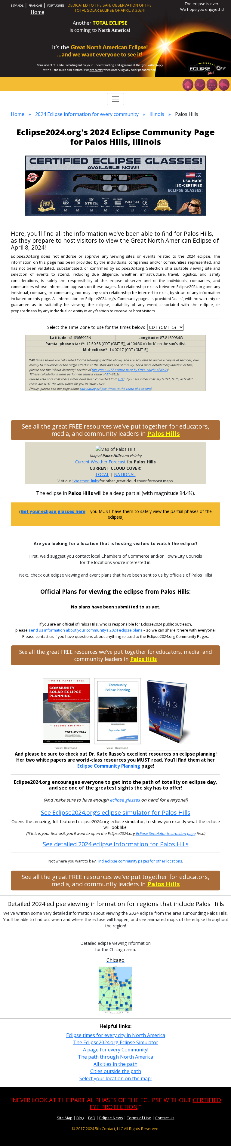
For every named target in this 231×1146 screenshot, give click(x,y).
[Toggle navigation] (115, 99)
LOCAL (102, 474)
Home (37, 12)
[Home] (187, 84)
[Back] (223, 84)
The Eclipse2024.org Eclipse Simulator (115, 1042)
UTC (121, 379)
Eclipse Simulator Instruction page (166, 833)
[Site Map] (211, 84)
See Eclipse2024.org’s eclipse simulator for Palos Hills (115, 812)
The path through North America (115, 1057)
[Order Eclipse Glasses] (199, 84)
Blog (80, 1117)
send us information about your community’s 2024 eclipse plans (86, 630)
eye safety (96, 70)
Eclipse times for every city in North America (115, 1035)
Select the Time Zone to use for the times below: (96, 327)
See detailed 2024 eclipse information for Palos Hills (116, 844)
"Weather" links (85, 481)
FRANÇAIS (35, 6)
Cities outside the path (115, 1071)
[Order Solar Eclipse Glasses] (115, 185)
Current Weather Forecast (100, 462)
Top (217, 1132)
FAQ (91, 1117)
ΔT (108, 374)
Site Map (64, 1117)
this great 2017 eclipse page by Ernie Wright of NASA (130, 370)
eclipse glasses (125, 800)
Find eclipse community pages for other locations (139, 861)
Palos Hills (163, 433)
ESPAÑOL (17, 6)
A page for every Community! (115, 1049)
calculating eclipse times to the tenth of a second (115, 389)
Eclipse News (111, 1117)
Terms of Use (139, 1117)
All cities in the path (115, 1064)
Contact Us (164, 1117)
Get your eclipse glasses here (53, 511)
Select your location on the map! (115, 1078)
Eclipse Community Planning (108, 766)
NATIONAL (125, 474)
